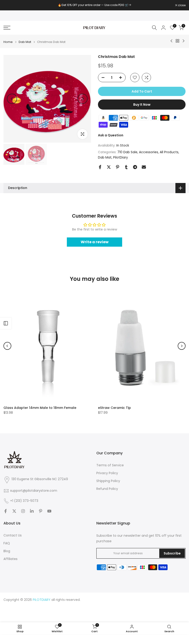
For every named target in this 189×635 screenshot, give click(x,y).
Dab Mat (25, 41)
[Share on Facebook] (100, 167)
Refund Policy (107, 489)
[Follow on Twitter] (14, 511)
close (10, 5)
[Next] (82, 99)
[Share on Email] (144, 167)
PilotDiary (120, 157)
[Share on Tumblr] (126, 167)
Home (8, 41)
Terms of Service (110, 465)
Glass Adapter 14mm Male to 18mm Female (39, 407)
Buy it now (142, 104)
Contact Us (12, 535)
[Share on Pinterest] (117, 167)
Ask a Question (110, 135)
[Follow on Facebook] (5, 511)
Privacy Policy (107, 473)
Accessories (148, 152)
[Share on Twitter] (109, 167)
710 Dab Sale (127, 152)
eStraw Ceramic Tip (114, 407)
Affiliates (10, 559)
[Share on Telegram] (135, 167)
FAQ (6, 543)
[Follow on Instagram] (23, 511)
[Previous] (12, 99)
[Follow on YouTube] (49, 511)
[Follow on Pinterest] (40, 511)
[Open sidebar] (6, 323)
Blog (6, 551)
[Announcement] (94, 5)
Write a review (95, 242)
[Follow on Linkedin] (32, 511)
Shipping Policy (108, 481)
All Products (169, 152)
